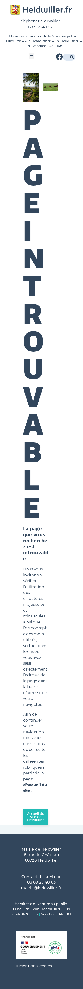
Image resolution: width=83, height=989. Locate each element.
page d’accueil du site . (35, 785)
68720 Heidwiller (41, 861)
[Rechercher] (71, 57)
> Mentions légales (34, 966)
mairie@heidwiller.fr (41, 888)
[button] (31, 56)
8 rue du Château (41, 855)
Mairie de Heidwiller (41, 849)
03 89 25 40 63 (39, 27)
